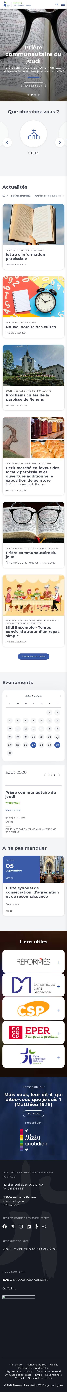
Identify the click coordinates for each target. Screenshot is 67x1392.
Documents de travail (48, 1371)
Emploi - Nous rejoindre (48, 1374)
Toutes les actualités (33, 656)
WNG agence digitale (50, 1385)
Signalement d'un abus (19, 1371)
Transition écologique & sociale (49, 196)
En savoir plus (33, 85)
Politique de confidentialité (33, 1368)
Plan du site (16, 1364)
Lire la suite (33, 1113)
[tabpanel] (33, 55)
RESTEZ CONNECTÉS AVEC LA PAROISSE (29, 1249)
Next (60, 142)
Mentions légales (36, 1364)
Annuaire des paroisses (18, 1374)
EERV (5, 196)
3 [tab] (35, 95)
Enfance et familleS (20, 196)
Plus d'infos (12, 810)
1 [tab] (28, 95)
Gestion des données (40, 1378)
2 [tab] (32, 95)
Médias (54, 1364)
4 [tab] (39, 95)
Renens (17, 3)
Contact (19, 1378)
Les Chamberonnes (22, 5)
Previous (7, 142)
